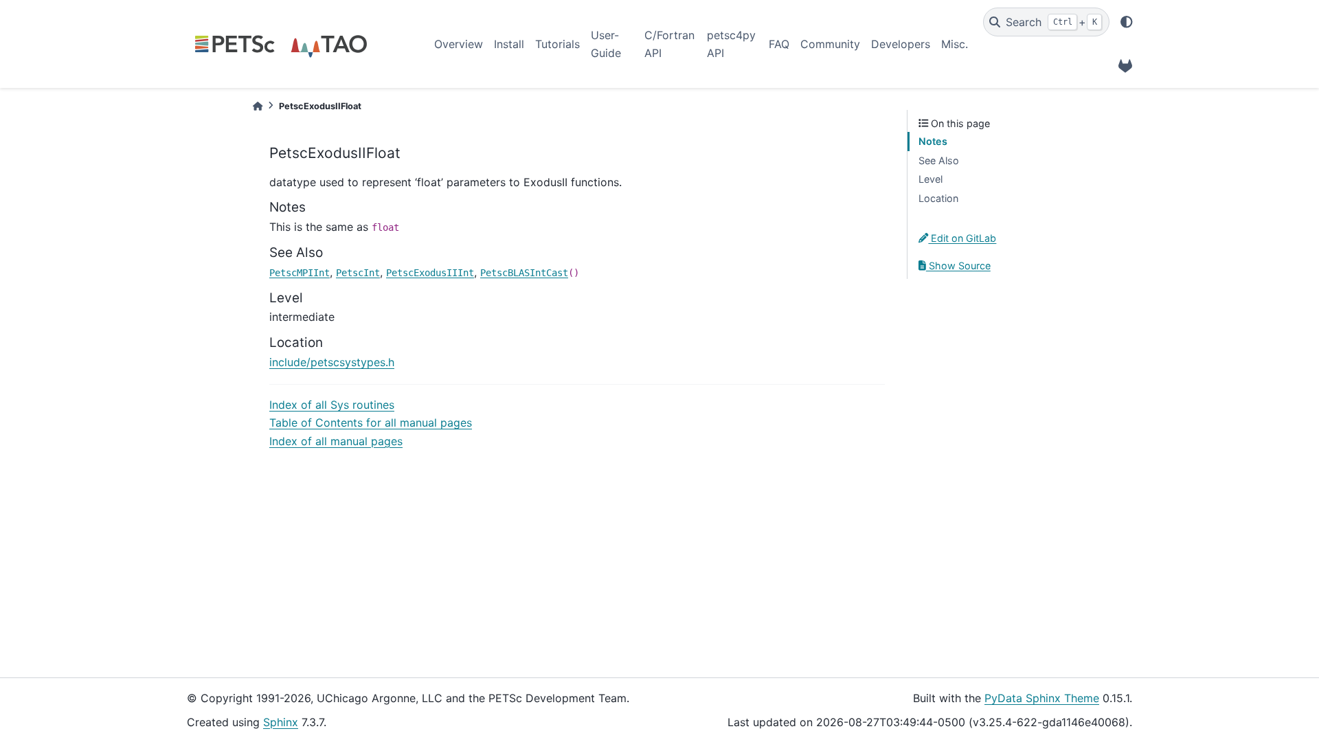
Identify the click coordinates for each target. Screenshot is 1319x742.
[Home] (257, 106)
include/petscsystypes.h (331, 362)
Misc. (954, 44)
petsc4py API (731, 44)
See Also (938, 160)
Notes (932, 141)
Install (509, 44)
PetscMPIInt (299, 272)
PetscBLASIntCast (524, 272)
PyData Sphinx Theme (1041, 698)
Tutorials (557, 44)
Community (830, 44)
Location (938, 198)
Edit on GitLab (962, 238)
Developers (900, 44)
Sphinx (280, 722)
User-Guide (606, 44)
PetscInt (358, 272)
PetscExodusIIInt (430, 272)
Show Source (958, 265)
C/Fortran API (669, 44)
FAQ (779, 44)
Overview (458, 44)
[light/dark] (1126, 22)
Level (930, 179)
